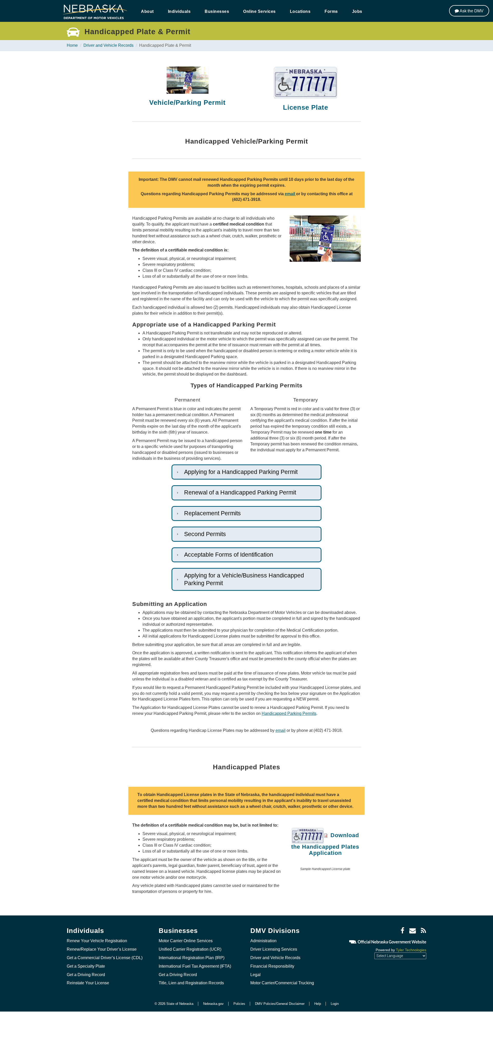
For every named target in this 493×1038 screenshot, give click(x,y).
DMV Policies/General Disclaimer (280, 1004)
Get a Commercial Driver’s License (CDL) (105, 958)
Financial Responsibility (272, 966)
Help (317, 1004)
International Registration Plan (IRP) (191, 958)
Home (72, 45)
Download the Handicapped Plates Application (325, 844)
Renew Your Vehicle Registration (97, 941)
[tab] (246, 472)
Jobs (357, 11)
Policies (239, 1004)
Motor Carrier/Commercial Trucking (282, 983)
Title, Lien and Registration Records (191, 983)
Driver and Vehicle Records (108, 45)
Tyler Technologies (411, 950)
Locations (300, 11)
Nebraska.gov (213, 1004)
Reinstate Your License (88, 983)
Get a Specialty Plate (86, 966)
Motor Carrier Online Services (186, 941)
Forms (331, 11)
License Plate (305, 107)
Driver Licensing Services (273, 949)
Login (335, 1004)
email (290, 194)
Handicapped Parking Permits (289, 713)
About (147, 11)
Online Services (259, 11)
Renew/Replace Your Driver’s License (102, 949)
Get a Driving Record (86, 974)
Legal (255, 974)
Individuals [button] (179, 11)
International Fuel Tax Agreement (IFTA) (195, 966)
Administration (263, 941)
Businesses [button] (217, 11)
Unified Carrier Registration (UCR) (190, 949)
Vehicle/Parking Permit (187, 102)
